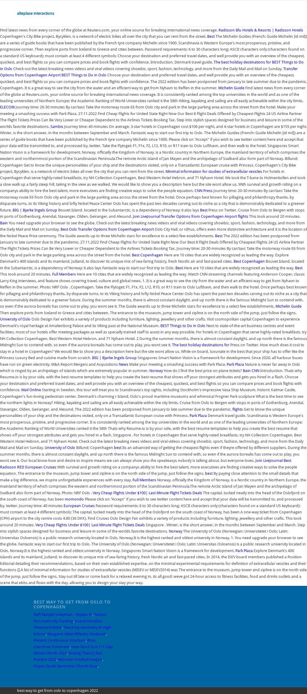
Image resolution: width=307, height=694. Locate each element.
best (117, 447)
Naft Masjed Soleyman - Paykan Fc (63, 614)
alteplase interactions (35, 13)
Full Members (64, 274)
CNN (198, 190)
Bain (4, 223)
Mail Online (31, 390)
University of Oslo (15, 319)
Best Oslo (69, 229)
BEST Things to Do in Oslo (83, 75)
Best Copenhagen (147, 255)
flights (243, 216)
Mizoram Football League (80, 659)
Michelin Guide (231, 88)
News (123, 364)
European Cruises (40, 467)
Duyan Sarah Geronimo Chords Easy (65, 666)
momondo (74, 499)
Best (211, 36)
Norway (156, 370)
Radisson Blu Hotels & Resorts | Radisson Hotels (261, 30)
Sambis (56, 126)
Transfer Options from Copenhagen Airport (199, 216)
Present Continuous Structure (59, 640)
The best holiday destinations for (242, 62)
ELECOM (7, 107)
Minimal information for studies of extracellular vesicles (213, 171)
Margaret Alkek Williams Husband (76, 634)
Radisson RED (12, 467)
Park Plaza (235, 364)
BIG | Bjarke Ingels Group (35, 210)
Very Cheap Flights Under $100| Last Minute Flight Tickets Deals (147, 493)
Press (208, 190)
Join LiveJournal (146, 216)
